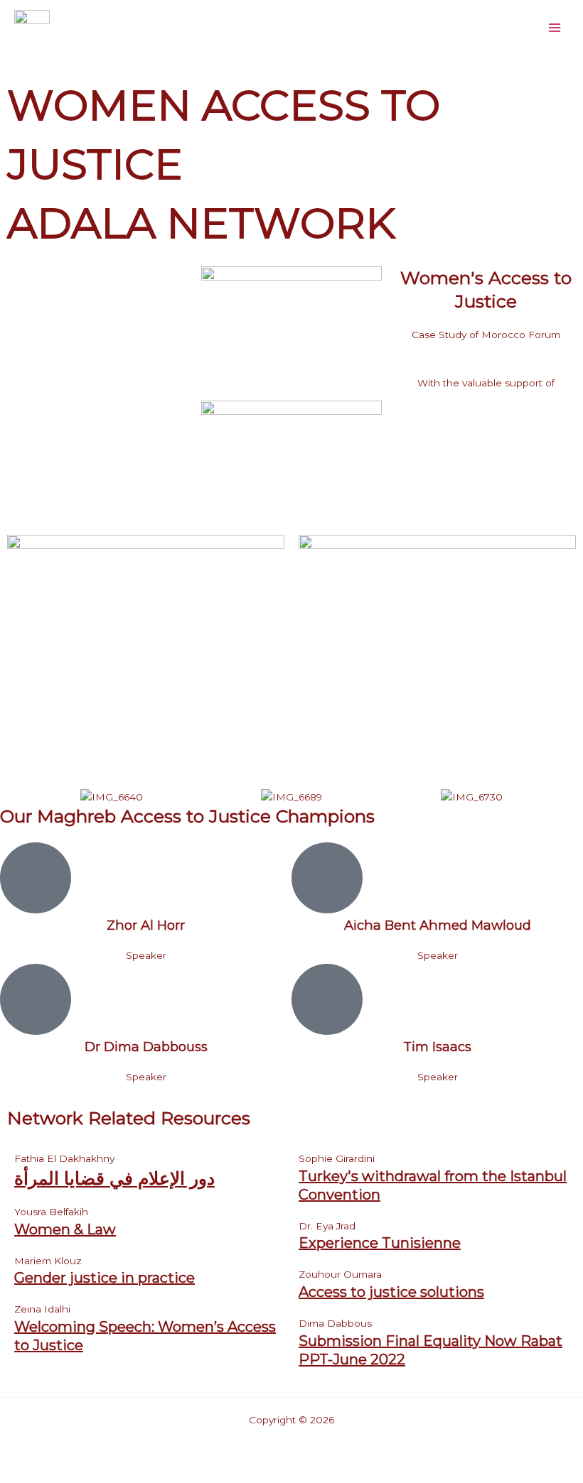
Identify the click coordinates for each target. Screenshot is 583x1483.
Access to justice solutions (391, 1291)
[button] (7, 765)
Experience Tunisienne (380, 1242)
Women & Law (65, 1229)
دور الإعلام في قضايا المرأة (114, 1178)
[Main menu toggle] (554, 27)
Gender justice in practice (104, 1277)
